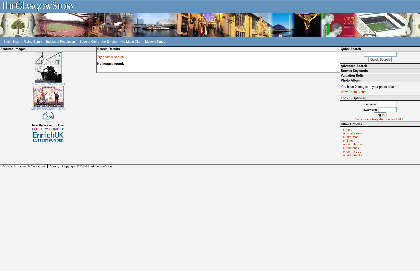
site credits (354, 155)
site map (352, 137)
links (349, 140)
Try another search (110, 57)
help (349, 129)
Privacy (54, 166)
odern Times (155, 41)
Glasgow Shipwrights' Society (48, 108)
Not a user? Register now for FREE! (380, 119)
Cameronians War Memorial (48, 84)
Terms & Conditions (32, 166)
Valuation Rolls (352, 75)
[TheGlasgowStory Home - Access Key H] (40, 6)
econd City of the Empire (98, 41)
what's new (354, 133)
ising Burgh (33, 41)
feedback (352, 148)
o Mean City (130, 41)
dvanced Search (354, 66)
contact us (353, 151)
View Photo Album (354, 92)
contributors (354, 144)
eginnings (11, 41)
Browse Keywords (354, 71)
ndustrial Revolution (60, 41)
